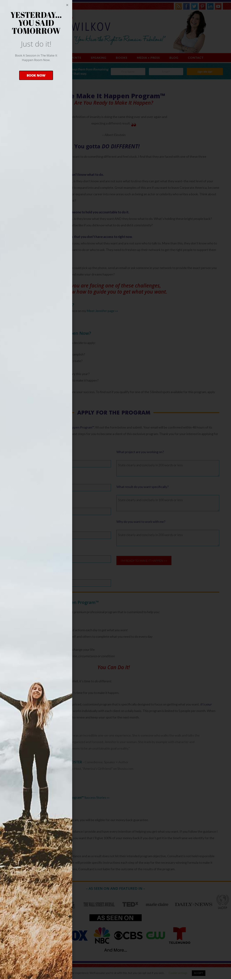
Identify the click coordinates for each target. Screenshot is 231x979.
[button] (36, 75)
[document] (115, 489)
